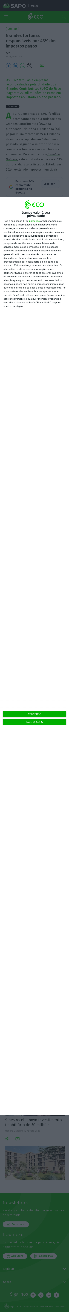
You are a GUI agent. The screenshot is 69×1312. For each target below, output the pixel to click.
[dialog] (34, 656)
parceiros (34, 221)
